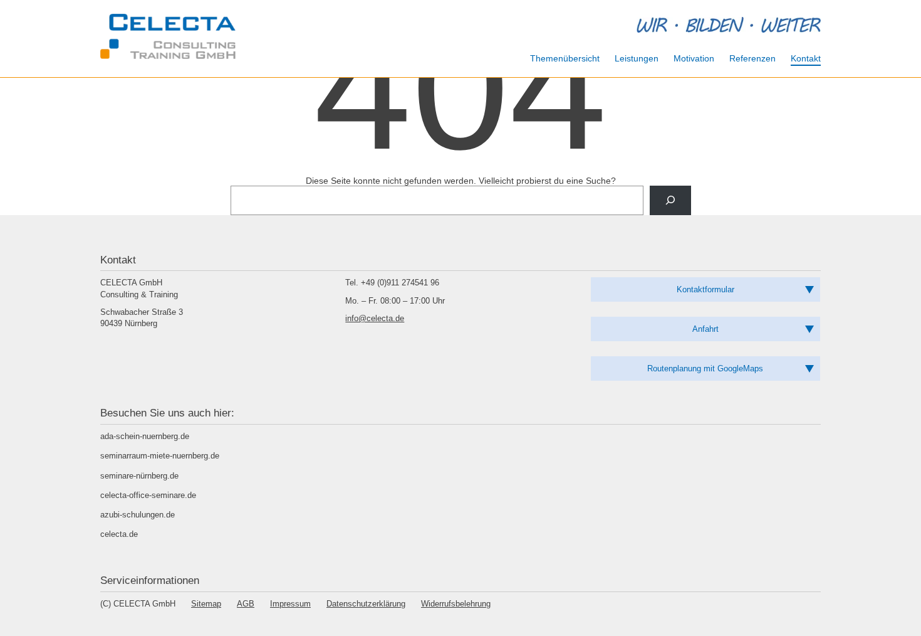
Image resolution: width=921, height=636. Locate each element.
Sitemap (206, 603)
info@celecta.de (374, 318)
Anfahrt (705, 329)
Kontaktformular (705, 289)
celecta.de (119, 534)
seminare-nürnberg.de (139, 475)
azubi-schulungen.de (137, 514)
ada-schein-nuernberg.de (144, 436)
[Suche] (670, 200)
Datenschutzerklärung (365, 603)
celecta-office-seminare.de (148, 495)
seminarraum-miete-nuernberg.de (159, 455)
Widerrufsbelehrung (456, 603)
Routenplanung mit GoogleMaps (705, 368)
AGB (245, 603)
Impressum (290, 603)
